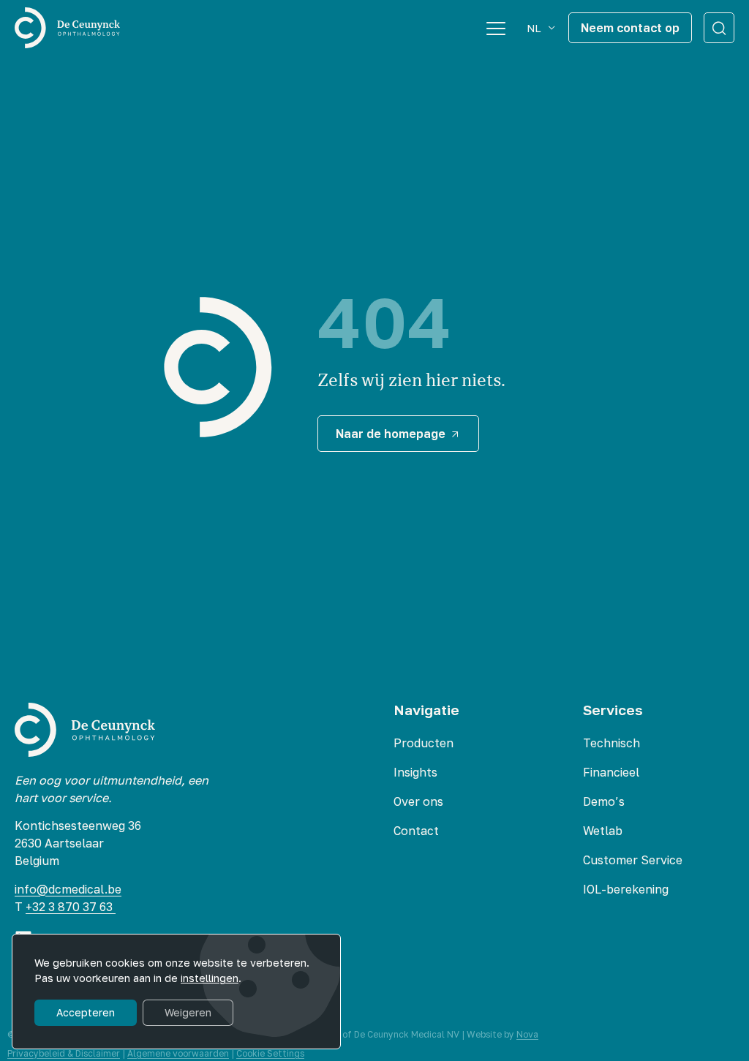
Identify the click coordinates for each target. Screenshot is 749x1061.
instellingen (209, 978)
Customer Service (632, 860)
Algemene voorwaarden (178, 1053)
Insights (415, 772)
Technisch (611, 743)
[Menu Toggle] (496, 27)
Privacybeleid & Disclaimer (63, 1053)
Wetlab (602, 830)
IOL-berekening (626, 889)
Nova (527, 1034)
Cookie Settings (270, 1053)
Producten (423, 743)
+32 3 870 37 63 (71, 906)
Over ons (418, 801)
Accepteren (85, 1012)
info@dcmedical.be (68, 889)
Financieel (611, 772)
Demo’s (604, 801)
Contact (416, 830)
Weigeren (188, 1012)
